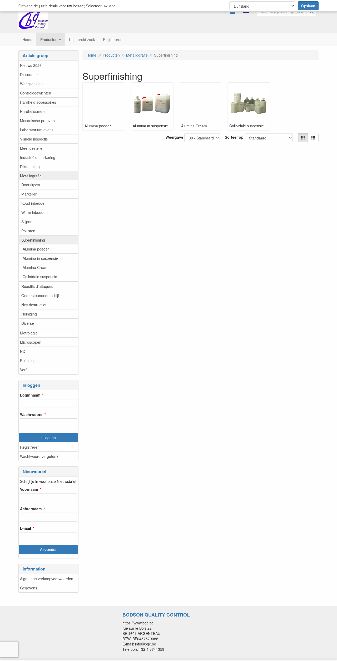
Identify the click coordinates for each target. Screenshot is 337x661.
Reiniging (29, 314)
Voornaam (29, 489)
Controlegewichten (35, 93)
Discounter (29, 74)
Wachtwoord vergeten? (39, 456)
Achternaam (31, 508)
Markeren (29, 194)
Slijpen (26, 221)
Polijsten (28, 230)
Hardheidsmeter (33, 111)
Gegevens (28, 587)
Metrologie (29, 332)
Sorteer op (234, 137)
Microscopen (30, 342)
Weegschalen (31, 83)
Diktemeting (30, 166)
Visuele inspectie (34, 139)
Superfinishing (33, 240)
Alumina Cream (35, 267)
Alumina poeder (36, 249)
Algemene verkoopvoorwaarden (46, 578)
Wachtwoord (31, 414)
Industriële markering (37, 157)
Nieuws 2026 (31, 65)
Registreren (29, 447)
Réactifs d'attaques (37, 286)
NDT (23, 351)
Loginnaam (30, 395)
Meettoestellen (32, 148)
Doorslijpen (30, 184)
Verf (23, 369)
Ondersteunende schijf (40, 295)
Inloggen (48, 437)
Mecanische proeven (37, 120)
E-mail (25, 528)
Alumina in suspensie (40, 258)
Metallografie (31, 175)
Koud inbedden (34, 203)
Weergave (174, 137)
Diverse (27, 323)
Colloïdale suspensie (40, 276)
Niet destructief (33, 304)
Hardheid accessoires (38, 102)
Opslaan (308, 5)
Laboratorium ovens (36, 129)
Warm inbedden (34, 212)
